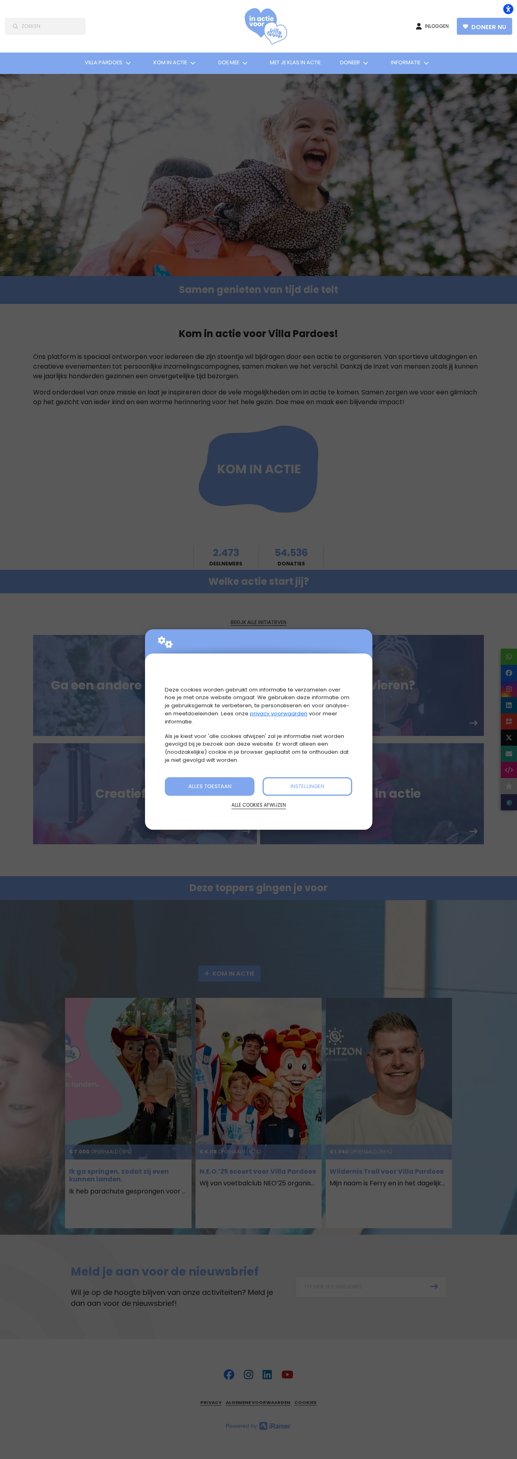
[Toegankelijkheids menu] (508, 9)
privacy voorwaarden (278, 713)
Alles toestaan (209, 786)
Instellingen (307, 786)
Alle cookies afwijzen (258, 805)
